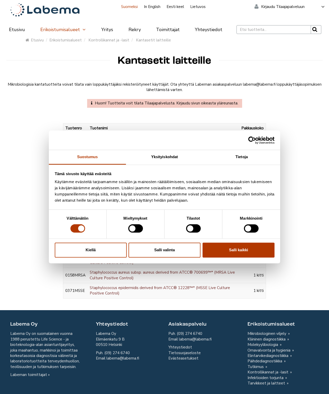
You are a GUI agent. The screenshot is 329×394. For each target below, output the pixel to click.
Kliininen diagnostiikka (267, 339)
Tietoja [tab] (241, 157)
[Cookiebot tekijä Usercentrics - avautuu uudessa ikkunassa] (252, 140)
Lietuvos (198, 6)
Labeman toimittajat (28, 374)
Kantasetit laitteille (153, 40)
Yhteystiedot (208, 29)
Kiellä (91, 250)
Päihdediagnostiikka (265, 361)
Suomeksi (129, 6)
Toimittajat (168, 29)
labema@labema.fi (122, 358)
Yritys (107, 29)
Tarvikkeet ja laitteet (267, 383)
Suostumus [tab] (87, 157)
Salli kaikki (238, 250)
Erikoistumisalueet (60, 29)
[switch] (135, 229)
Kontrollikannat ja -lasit (108, 40)
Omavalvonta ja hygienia (269, 350)
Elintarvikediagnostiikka (268, 355)
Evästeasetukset (183, 358)
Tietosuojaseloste (184, 352)
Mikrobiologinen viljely (267, 333)
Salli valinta (164, 250)
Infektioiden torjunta (266, 377)
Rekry (135, 29)
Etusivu (17, 29)
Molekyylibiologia (263, 344)
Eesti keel (175, 6)
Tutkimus (256, 366)
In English (152, 6)
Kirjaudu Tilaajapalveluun (283, 6)
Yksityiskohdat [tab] (164, 157)
